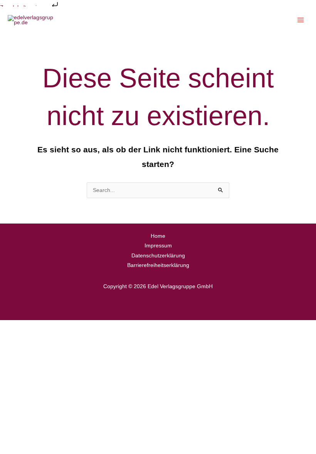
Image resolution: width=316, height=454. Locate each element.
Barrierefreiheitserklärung (158, 265)
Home (158, 236)
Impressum (158, 246)
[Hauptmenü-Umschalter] (301, 20)
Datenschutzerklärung (158, 256)
